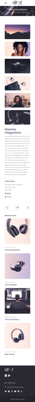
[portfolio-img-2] (17, 49)
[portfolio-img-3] (17, 66)
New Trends (10, 354)
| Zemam (22, 399)
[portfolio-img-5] (17, 100)
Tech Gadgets (11, 284)
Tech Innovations (12, 319)
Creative (14, 184)
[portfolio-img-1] (17, 32)
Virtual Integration (12, 250)
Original (20, 184)
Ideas (10, 189)
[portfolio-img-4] (17, 83)
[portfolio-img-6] (17, 117)
